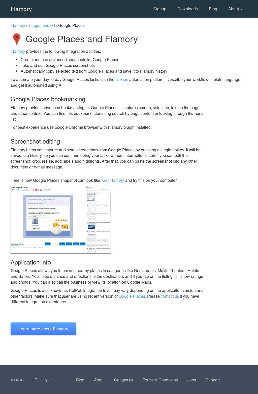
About (234, 9)
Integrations (38, 25)
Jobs (191, 380)
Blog (213, 9)
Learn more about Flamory (43, 328)
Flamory (21, 9)
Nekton (121, 79)
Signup (159, 9)
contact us (170, 296)
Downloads (187, 9)
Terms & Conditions (160, 380)
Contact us (123, 380)
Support (213, 380)
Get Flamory (113, 180)
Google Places (132, 296)
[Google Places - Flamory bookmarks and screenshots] (109, 220)
